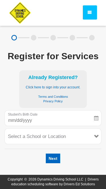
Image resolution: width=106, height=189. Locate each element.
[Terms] (72, 38)
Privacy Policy (53, 101)
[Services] (14, 38)
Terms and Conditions (53, 96)
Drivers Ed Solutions (79, 184)
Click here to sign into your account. (53, 87)
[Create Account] (34, 38)
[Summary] (91, 38)
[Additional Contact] (53, 38)
